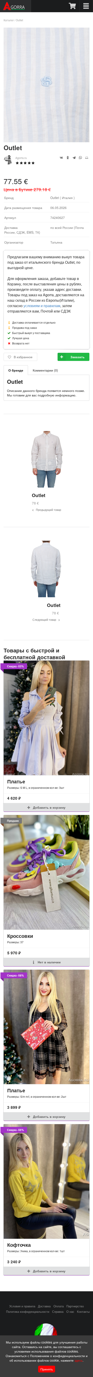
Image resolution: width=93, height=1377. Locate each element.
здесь (78, 1360)
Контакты (83, 1312)
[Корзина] (72, 6)
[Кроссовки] (46, 872)
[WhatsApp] (80, 157)
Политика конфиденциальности (27, 1312)
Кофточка (19, 1245)
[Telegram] (74, 157)
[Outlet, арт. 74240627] (46, 140)
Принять (46, 1369)
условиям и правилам (41, 305)
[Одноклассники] (67, 157)
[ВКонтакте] (61, 157)
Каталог (9, 20)
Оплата (58, 1306)
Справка (57, 1312)
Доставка (44, 1306)
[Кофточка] (46, 1181)
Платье (16, 781)
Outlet (19, 20)
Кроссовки (20, 936)
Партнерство (75, 1306)
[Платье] (46, 718)
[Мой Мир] (86, 157)
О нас (70, 1312)
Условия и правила (22, 1306)
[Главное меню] (86, 6)
